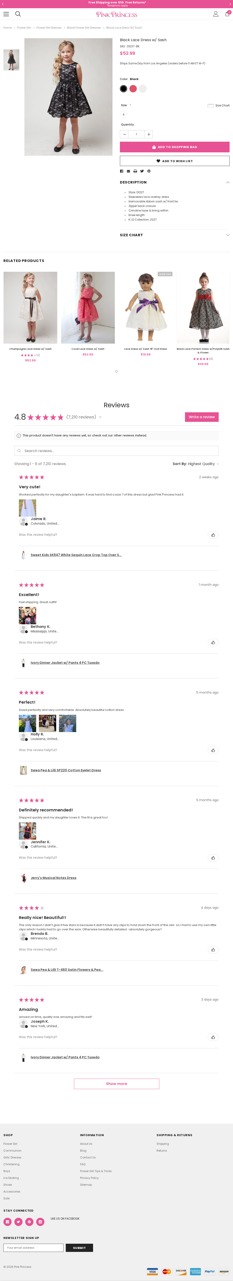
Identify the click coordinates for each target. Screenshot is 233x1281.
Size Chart (222, 105)
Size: (124, 105)
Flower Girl (10, 1144)
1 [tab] (116, 371)
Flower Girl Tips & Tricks (96, 1171)
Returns (162, 1151)
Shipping (163, 1144)
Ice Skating (11, 1178)
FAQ (82, 1164)
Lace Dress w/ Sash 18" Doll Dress (145, 349)
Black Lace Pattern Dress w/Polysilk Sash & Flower (203, 350)
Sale (6, 1198)
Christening (11, 1164)
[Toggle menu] (6, 14)
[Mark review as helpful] (213, 535)
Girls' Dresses (12, 1157)
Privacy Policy (89, 1178)
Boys (6, 1171)
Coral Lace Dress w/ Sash (87, 349)
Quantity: (127, 124)
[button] (100, 417)
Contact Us (88, 1157)
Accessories (11, 1191)
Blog (83, 1151)
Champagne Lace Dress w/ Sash (30, 349)
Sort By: (180, 463)
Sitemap (86, 1185)
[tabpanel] (30, 317)
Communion (12, 1151)
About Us (86, 1144)
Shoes (7, 1185)
